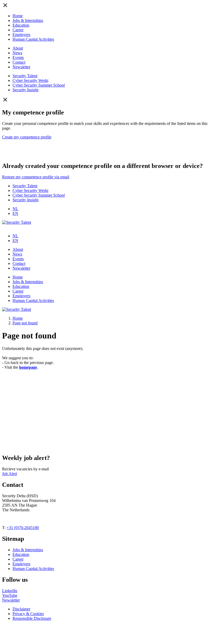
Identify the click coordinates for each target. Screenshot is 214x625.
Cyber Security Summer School (39, 85)
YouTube (9, 595)
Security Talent (25, 76)
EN (15, 213)
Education (21, 25)
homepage (28, 367)
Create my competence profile (26, 137)
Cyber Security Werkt (30, 80)
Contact (19, 62)
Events (18, 57)
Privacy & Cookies (28, 613)
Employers (21, 34)
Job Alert (9, 473)
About (18, 48)
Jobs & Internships (28, 20)
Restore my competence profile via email (35, 177)
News (17, 53)
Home (18, 16)
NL (15, 209)
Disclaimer (21, 609)
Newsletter (21, 67)
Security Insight (25, 90)
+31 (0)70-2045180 (23, 527)
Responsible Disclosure (32, 618)
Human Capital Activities (33, 39)
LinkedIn (9, 590)
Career (18, 30)
